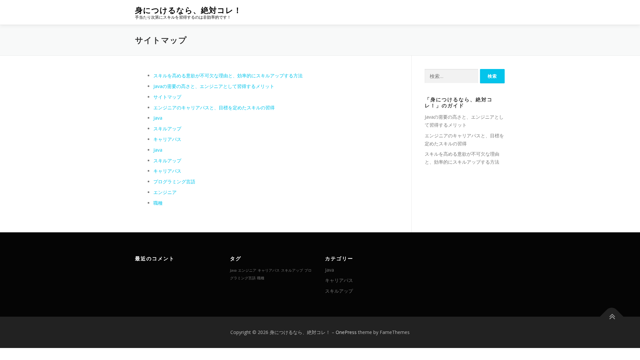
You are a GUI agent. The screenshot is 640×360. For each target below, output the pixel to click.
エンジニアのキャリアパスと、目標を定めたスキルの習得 (214, 107)
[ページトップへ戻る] (612, 317)
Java (157, 118)
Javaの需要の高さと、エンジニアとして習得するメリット (213, 86)
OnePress (346, 332)
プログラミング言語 (174, 181)
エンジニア (165, 192)
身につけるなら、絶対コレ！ (188, 10)
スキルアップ (167, 128)
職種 (158, 203)
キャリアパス (167, 139)
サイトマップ (167, 97)
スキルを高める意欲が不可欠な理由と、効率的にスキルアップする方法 (228, 75)
